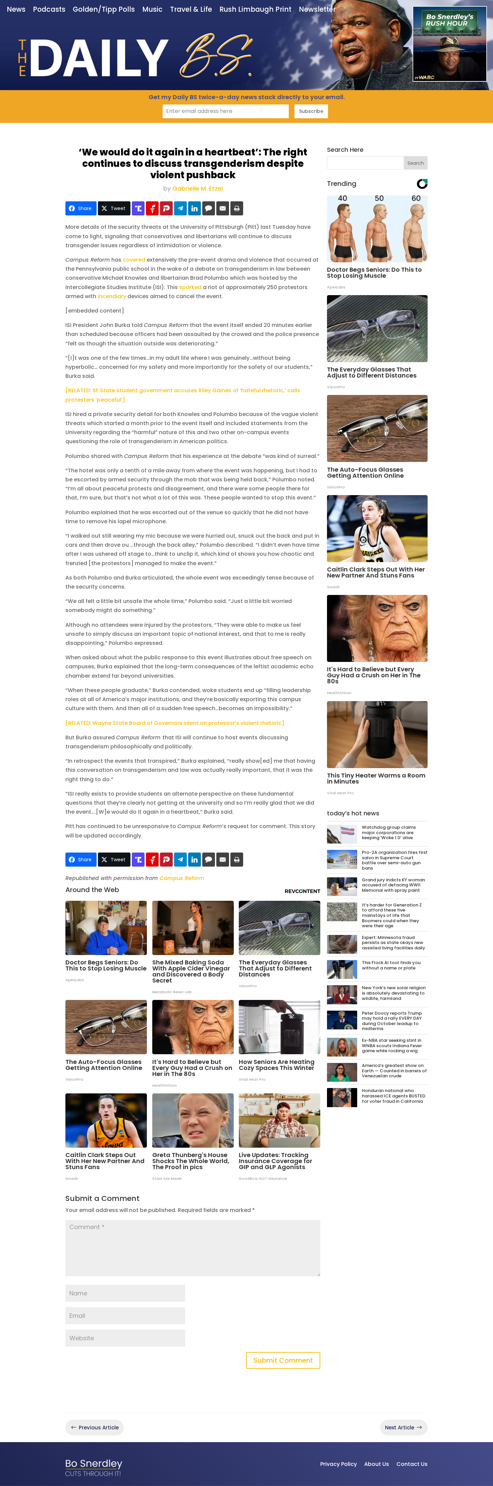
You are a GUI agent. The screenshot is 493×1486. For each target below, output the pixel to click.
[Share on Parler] (166, 208)
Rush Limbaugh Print (255, 10)
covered (135, 260)
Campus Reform (182, 878)
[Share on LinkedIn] (194, 208)
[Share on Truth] (138, 208)
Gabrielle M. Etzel (197, 188)
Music (152, 10)
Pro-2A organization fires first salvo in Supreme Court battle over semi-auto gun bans (395, 860)
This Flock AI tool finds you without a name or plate (391, 965)
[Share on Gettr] (152, 208)
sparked (190, 287)
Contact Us (412, 1464)
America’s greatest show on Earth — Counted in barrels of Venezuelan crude (394, 1070)
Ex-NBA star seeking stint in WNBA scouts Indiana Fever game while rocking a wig (392, 1045)
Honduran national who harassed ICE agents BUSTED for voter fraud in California (393, 1095)
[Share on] (208, 208)
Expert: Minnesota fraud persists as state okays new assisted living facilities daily (393, 942)
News (16, 10)
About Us (376, 1464)
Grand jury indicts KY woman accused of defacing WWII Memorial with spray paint (393, 885)
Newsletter (317, 10)
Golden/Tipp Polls (104, 10)
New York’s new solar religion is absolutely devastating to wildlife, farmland (394, 993)
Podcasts (49, 10)
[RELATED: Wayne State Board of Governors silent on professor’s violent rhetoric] (174, 723)
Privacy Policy (338, 1464)
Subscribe (311, 111)
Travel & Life (191, 10)
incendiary (112, 296)
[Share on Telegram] (180, 208)
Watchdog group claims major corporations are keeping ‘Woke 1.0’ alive (389, 832)
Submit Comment (283, 1360)
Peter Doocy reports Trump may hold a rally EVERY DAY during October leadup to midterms (392, 1021)
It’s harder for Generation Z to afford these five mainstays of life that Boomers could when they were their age (392, 915)
